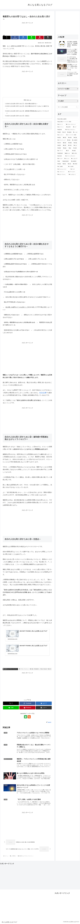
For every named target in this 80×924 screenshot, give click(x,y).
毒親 (32, 669)
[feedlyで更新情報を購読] (25, 716)
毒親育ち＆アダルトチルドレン (11, 669)
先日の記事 (42, 392)
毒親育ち (37, 669)
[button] (48, 37)
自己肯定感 (44, 669)
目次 (25, 100)
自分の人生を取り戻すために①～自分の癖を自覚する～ (22, 103)
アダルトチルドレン (24, 669)
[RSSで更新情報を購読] (29, 716)
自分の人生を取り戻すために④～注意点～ (18, 115)
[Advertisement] (27, 28)
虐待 (50, 669)
